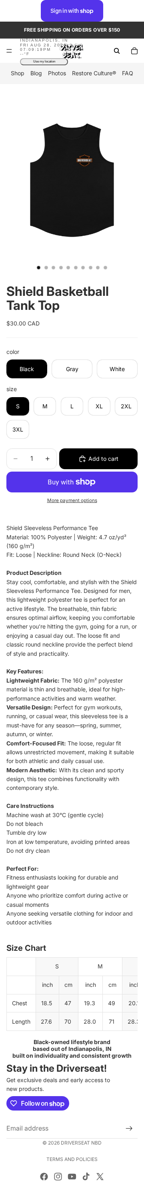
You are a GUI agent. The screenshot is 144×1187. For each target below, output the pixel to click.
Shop (17, 73)
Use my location (44, 62)
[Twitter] (100, 1176)
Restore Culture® (94, 73)
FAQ (127, 73)
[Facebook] (44, 1176)
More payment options (72, 500)
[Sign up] (129, 1128)
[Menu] (9, 51)
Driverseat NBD (81, 1143)
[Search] (117, 51)
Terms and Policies (72, 1159)
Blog (36, 73)
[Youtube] (72, 1176)
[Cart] (134, 51)
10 (105, 267)
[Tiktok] (86, 1176)
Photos (57, 73)
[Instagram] (58, 1176)
